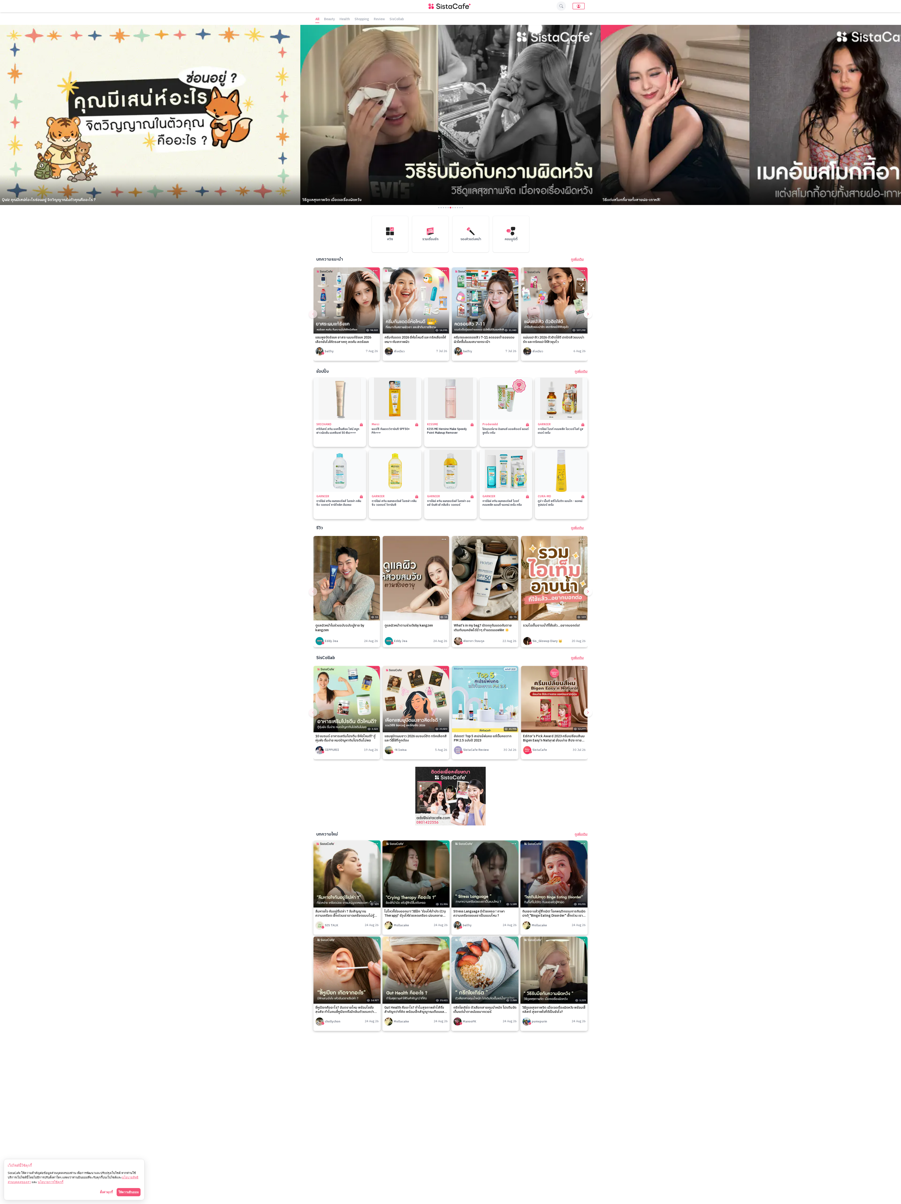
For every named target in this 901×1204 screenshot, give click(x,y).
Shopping (362, 19)
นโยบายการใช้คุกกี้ (50, 1182)
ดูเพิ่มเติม (577, 259)
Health (345, 19)
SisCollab (396, 19)
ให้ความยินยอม (128, 1192)
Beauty (329, 19)
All (317, 19)
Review (379, 19)
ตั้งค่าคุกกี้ (106, 1192)
